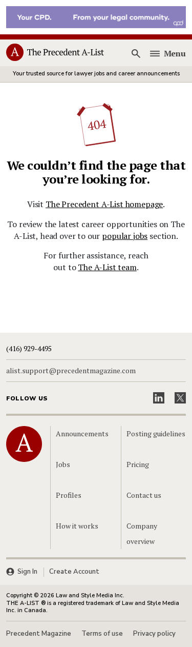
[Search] (136, 53)
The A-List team (107, 267)
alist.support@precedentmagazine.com (71, 370)
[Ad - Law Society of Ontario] (96, 16)
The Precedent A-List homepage (104, 204)
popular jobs (124, 235)
